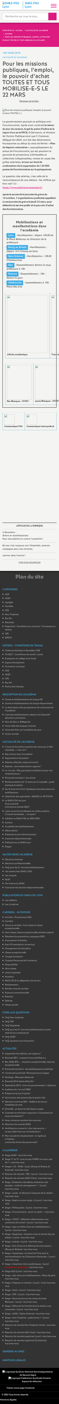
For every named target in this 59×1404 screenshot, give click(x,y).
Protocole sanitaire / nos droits (20, 778)
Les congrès (11, 875)
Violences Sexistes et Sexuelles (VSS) (22, 650)
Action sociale (12, 734)
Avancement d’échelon (16, 940)
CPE (7, 610)
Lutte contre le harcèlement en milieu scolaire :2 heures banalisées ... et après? (27, 813)
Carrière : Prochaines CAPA (18, 917)
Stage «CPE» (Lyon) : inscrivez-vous (22, 1294)
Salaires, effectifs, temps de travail (21, 762)
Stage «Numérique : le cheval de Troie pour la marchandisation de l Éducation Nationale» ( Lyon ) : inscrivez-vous (30, 1257)
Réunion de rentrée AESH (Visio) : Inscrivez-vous (28, 1178)
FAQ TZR (9, 1021)
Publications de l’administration (20, 834)
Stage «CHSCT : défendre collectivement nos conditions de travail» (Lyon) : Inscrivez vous (27, 1221)
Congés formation (14, 956)
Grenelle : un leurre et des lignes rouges (24, 1109)
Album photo (11, 830)
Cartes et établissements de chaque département (29, 703)
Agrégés (9, 602)
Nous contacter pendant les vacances (23, 1120)
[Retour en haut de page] (52, 1397)
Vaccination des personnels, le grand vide (25, 1097)
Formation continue (15, 666)
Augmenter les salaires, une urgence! (23, 1053)
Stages (8, 846)
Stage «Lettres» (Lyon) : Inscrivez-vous (23, 1241)
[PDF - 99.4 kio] (19, 382)
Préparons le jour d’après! (17, 1093)
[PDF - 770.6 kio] (9, 419)
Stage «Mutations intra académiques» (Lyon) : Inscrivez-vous (27, 1266)
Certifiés (9, 606)
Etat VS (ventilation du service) (20, 944)
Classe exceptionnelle (15, 952)
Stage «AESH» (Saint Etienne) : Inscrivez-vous (27, 1313)
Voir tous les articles (29, 562)
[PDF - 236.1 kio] (32, 419)
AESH (7, 598)
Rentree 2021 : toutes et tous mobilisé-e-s (25, 1058)
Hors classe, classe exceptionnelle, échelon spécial (29, 932)
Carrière (9, 921)
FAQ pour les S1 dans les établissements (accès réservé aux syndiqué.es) (28, 1031)
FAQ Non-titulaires (14, 1017)
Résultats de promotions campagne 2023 (25, 936)
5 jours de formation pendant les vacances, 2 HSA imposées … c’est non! (29, 748)
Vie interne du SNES (14, 883)
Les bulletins (11, 900)
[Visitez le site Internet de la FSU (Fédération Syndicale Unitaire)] (30, 1378)
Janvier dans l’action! (13, 555)
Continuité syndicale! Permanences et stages (27, 1073)
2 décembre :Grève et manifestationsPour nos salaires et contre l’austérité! (22, 535)
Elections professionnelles (18, 863)
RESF (7, 879)
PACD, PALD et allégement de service (22, 980)
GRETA (8, 637)
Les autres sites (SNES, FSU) (18, 871)
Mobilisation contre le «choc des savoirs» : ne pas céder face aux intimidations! (26, 1130)
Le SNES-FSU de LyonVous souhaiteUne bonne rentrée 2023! (17, 804)
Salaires (8, 1000)
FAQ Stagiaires (12, 1025)
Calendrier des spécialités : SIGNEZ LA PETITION (29, 796)
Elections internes (14, 859)
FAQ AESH (10, 1036)
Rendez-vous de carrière (17, 988)
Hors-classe (10, 968)
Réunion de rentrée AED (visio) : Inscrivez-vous (27, 1332)
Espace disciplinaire (14, 662)
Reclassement (11, 984)
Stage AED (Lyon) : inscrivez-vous (21, 1271)
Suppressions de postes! (17, 758)
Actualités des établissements (19, 826)
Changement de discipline (18, 948)
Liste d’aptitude (12, 972)
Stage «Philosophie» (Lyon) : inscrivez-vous (26, 1207)
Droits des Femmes (14, 686)
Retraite (9, 996)
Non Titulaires (12, 614)
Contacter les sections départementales (24, 887)
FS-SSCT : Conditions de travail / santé (24, 654)
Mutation (9, 976)
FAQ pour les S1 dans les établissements (24, 867)
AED (7, 594)
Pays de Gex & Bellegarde (17, 722)
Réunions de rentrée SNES (18, 1124)
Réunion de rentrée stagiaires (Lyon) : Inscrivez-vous (30, 1336)
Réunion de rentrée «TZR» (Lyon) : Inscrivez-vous (29, 1174)
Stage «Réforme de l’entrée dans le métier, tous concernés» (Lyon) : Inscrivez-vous (28, 1308)
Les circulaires (12, 904)
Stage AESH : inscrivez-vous (18, 1155)
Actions (8, 822)
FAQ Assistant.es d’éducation (19, 1041)
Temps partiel (11, 1004)
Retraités (9, 622)
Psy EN (8, 618)
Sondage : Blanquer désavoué (19, 1077)
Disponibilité (11, 964)
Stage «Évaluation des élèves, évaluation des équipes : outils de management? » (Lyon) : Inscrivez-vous (26, 1186)
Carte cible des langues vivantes (20, 726)
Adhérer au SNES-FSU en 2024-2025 (22, 818)
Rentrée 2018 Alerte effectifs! (19, 1081)
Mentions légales (8, 1399)
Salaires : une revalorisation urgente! (23, 766)
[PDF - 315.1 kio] (27, 324)
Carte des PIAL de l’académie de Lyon (23, 730)
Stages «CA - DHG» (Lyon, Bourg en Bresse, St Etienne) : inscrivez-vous (27, 1168)
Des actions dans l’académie (18, 754)
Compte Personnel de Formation (21, 960)
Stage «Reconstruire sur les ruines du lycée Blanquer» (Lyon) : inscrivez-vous (25, 1300)
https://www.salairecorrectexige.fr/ (22, 188)
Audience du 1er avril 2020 (17, 1089)
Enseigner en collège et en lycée (20, 658)
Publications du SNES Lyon (18, 842)
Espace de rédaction (32, 1381)
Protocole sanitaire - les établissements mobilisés (29, 1069)
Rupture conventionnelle (17, 992)
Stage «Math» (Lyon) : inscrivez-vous (23, 1290)
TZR (7, 633)
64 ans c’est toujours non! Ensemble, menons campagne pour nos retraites (26, 547)
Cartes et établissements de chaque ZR (24, 699)
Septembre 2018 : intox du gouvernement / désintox (30, 1085)
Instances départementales (18, 838)
